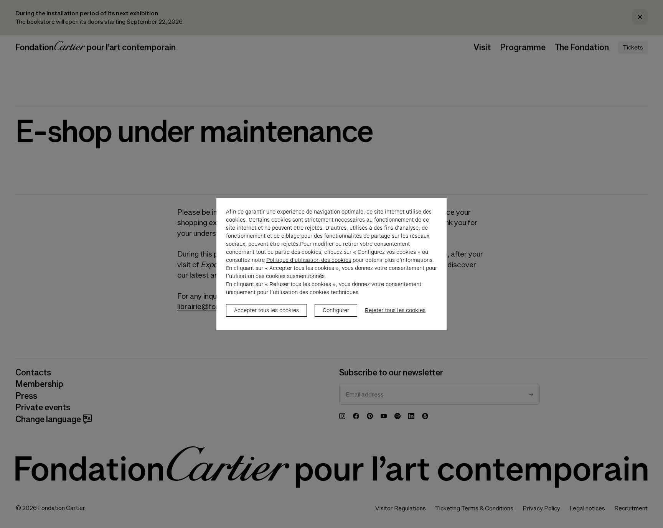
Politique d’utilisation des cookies (308, 260)
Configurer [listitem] (336, 310)
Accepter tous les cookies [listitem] (266, 310)
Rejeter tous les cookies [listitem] (395, 310)
